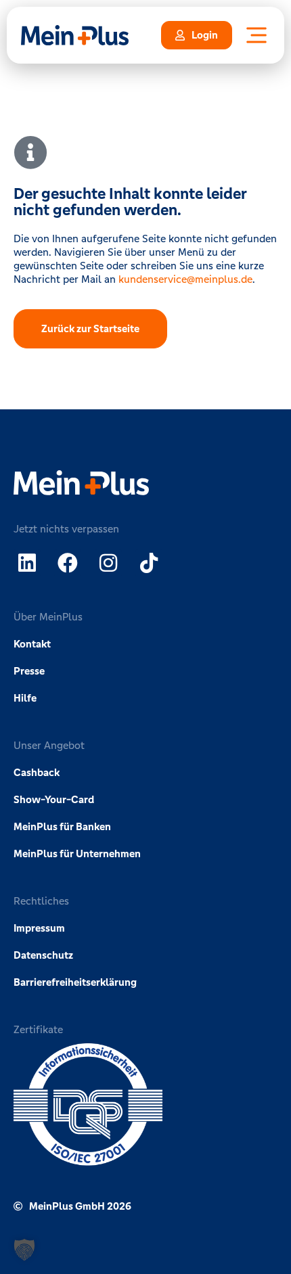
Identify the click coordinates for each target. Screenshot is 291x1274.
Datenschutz (43, 955)
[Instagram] (108, 562)
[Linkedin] (27, 562)
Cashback (37, 772)
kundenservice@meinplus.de (185, 279)
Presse (29, 670)
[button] (24, 1249)
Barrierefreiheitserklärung (75, 982)
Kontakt (32, 643)
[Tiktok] (148, 562)
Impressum (39, 928)
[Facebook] (67, 562)
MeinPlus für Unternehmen (77, 853)
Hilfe (25, 697)
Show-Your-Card (54, 799)
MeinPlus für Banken (62, 826)
